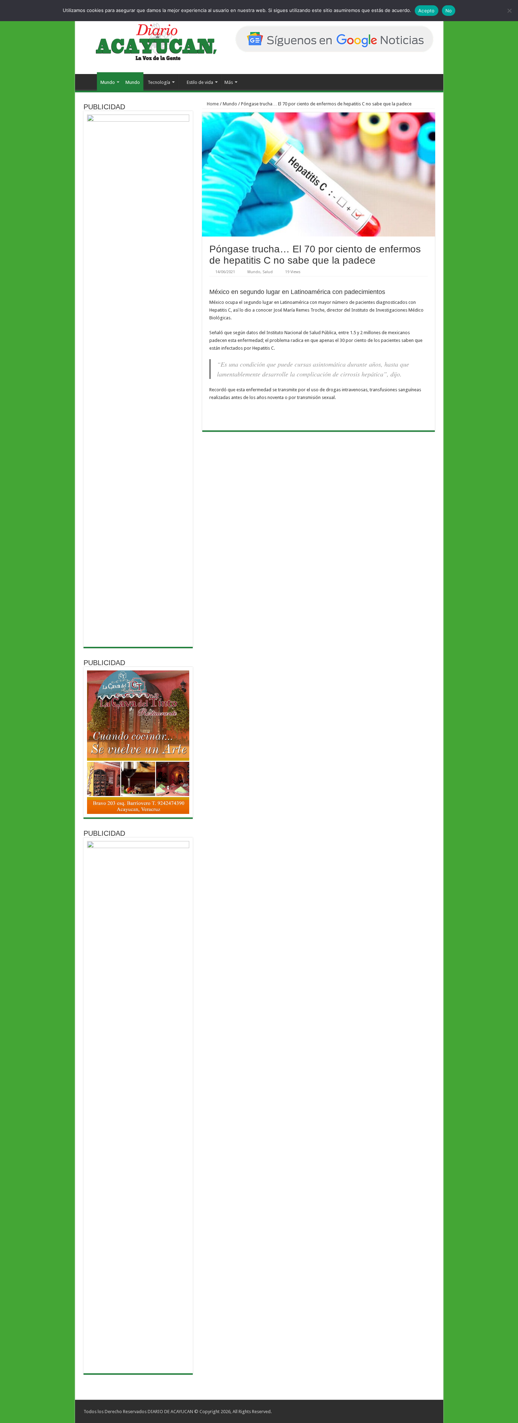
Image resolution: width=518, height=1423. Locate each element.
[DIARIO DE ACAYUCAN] (150, 41)
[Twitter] (419, 1411)
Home (212, 103)
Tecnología (159, 82)
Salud (268, 272)
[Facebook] (412, 1411)
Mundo (107, 82)
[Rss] (406, 1411)
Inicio (88, 81)
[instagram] (426, 1411)
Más (228, 82)
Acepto (426, 10)
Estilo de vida (200, 82)
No (448, 10)
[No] (509, 10)
